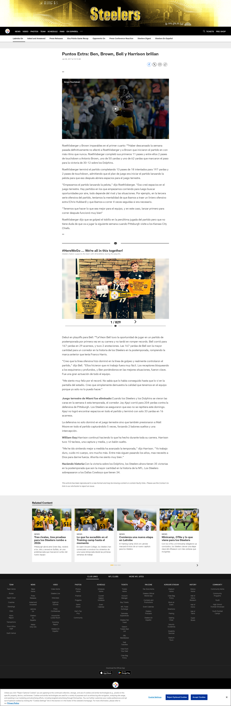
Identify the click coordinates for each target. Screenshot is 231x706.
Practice (78, 596)
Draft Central (11, 633)
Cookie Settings (154, 697)
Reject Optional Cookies (177, 697)
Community (78, 618)
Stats (11, 611)
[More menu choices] (81, 31)
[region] (115, 697)
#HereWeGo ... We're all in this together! (92, 250)
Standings (11, 606)
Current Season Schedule (101, 598)
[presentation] (198, 565)
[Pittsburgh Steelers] (115, 685)
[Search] (204, 31)
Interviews (55, 598)
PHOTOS (78, 584)
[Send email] (160, 66)
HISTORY (193, 584)
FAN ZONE (148, 584)
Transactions (11, 622)
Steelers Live (55, 593)
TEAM (11, 584)
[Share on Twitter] (154, 66)
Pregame (78, 600)
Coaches (11, 602)
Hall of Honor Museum (193, 598)
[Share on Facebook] (149, 66)
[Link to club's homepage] (7, 31)
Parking (171, 613)
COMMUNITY (217, 584)
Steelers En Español (33, 618)
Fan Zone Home (148, 589)
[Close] (227, 697)
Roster (11, 593)
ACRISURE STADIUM (171, 584)
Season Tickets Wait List (124, 629)
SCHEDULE (101, 584)
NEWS (33, 584)
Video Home (55, 589)
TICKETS (124, 584)
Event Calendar (148, 607)
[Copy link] (165, 64)
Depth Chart (11, 598)
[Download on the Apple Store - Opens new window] (106, 673)
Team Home (11, 589)
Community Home (217, 589)
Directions (171, 609)
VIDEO (55, 584)
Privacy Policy (13, 703)
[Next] (135, 321)
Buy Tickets (124, 602)
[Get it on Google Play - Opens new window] (124, 674)
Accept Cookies (199, 697)
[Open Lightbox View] (115, 295)
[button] (115, 109)
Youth (217, 600)
